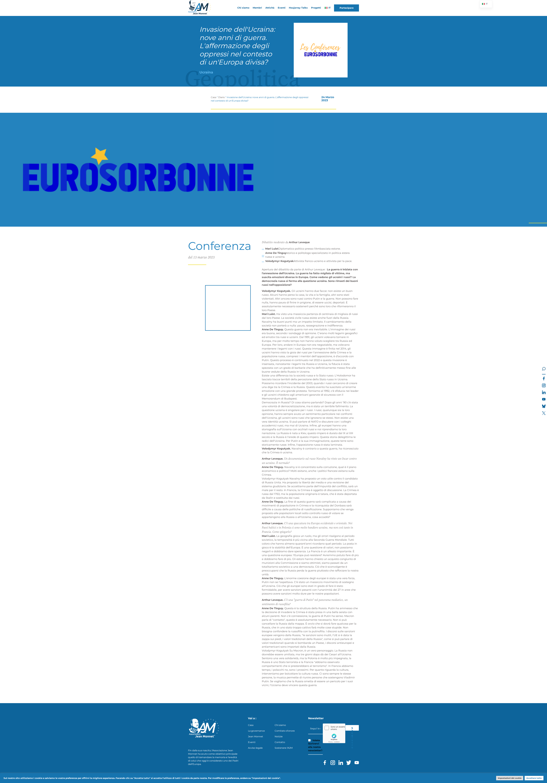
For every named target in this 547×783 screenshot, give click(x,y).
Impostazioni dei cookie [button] (510, 778)
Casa (213, 97)
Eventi (281, 7)
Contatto (280, 742)
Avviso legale (255, 748)
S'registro (352, 729)
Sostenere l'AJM (284, 748)
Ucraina (206, 72)
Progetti (316, 7)
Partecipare (347, 8)
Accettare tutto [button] (534, 778)
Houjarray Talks (298, 7)
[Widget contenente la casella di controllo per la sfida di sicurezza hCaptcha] (334, 733)
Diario (221, 97)
